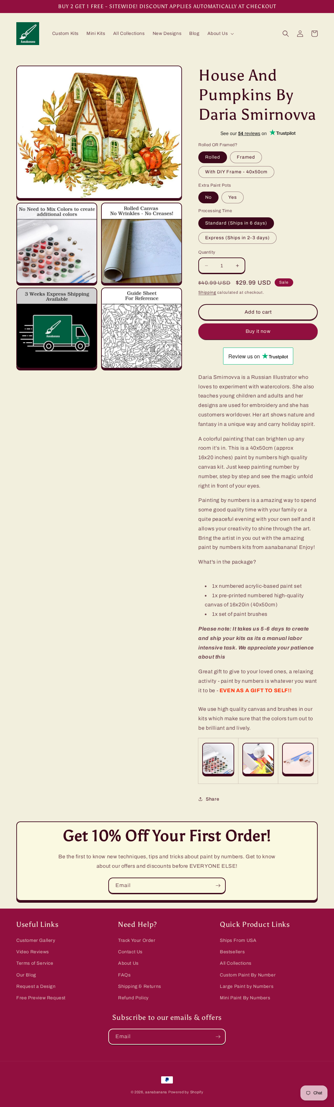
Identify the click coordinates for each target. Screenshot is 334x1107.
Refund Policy (133, 997)
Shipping (207, 292)
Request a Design (36, 986)
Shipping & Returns (139, 986)
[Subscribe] (218, 886)
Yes (232, 197)
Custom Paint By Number (248, 975)
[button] (220, 33)
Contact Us (130, 951)
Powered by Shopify (186, 1092)
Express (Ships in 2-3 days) (237, 237)
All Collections (235, 963)
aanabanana (156, 1092)
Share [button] (212, 799)
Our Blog (26, 975)
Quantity (206, 252)
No (208, 197)
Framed (246, 157)
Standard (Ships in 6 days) (236, 223)
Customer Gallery (35, 940)
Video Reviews (32, 951)
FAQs (124, 975)
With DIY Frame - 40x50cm (236, 171)
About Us (128, 963)
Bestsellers (232, 951)
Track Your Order (137, 940)
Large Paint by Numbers (246, 986)
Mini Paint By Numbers (245, 997)
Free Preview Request (41, 997)
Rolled (212, 157)
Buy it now (258, 331)
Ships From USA (238, 940)
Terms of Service (34, 963)
